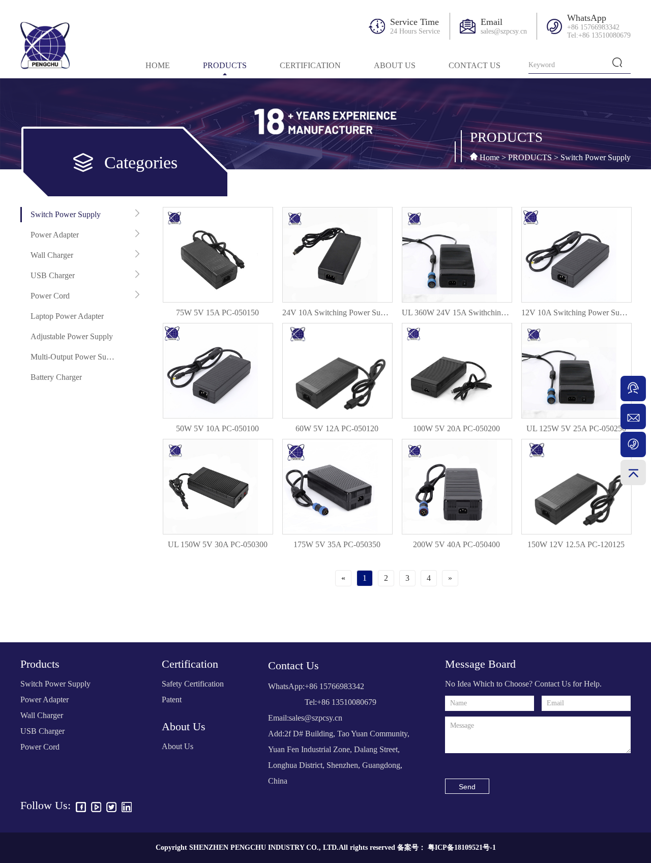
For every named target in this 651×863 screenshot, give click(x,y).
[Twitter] (111, 808)
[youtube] (96, 808)
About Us (177, 746)
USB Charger (53, 275)
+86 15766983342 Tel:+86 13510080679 (599, 31)
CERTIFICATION (310, 65)
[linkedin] (127, 808)
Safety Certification (193, 683)
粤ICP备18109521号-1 (462, 847)
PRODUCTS (225, 65)
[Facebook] (81, 808)
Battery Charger (56, 377)
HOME (157, 65)
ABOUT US (395, 65)
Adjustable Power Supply (72, 336)
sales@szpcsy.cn (504, 31)
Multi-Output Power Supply (73, 356)
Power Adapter (55, 234)
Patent (172, 699)
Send (467, 787)
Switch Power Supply (595, 157)
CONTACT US (474, 65)
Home (493, 157)
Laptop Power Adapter (67, 316)
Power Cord (50, 295)
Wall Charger (52, 255)
